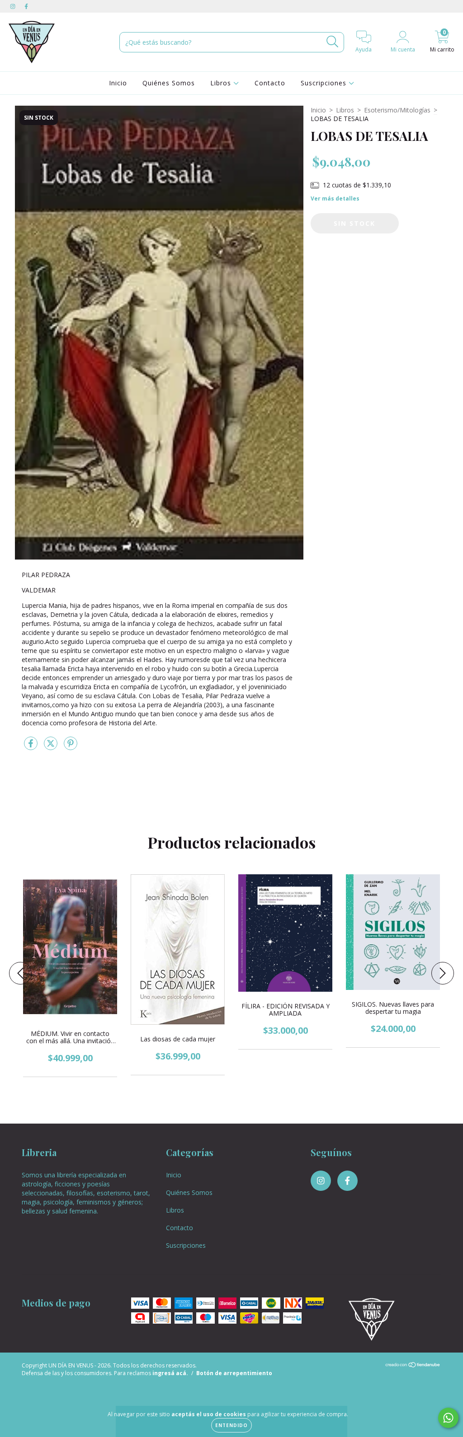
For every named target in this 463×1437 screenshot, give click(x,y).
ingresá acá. (170, 1373)
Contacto (270, 83)
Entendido (231, 1425)
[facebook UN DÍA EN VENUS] (26, 6)
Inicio (118, 83)
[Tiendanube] (413, 1366)
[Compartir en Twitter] (51, 746)
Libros (221, 83)
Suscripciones (325, 83)
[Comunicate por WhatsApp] (448, 1418)
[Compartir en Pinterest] (70, 746)
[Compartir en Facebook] (31, 746)
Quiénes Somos (168, 83)
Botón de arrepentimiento (234, 1373)
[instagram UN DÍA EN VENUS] (13, 6)
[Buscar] (332, 41)
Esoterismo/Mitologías (397, 110)
